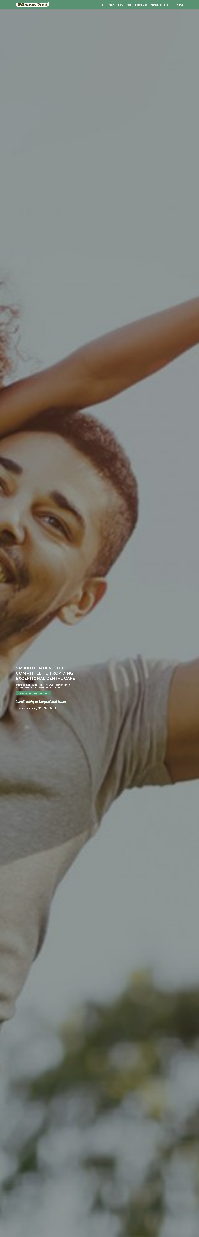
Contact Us (178, 5)
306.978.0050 (47, 708)
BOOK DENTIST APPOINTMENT (33, 693)
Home (33, 4)
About (111, 5)
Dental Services (125, 5)
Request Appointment (160, 5)
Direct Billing (141, 5)
